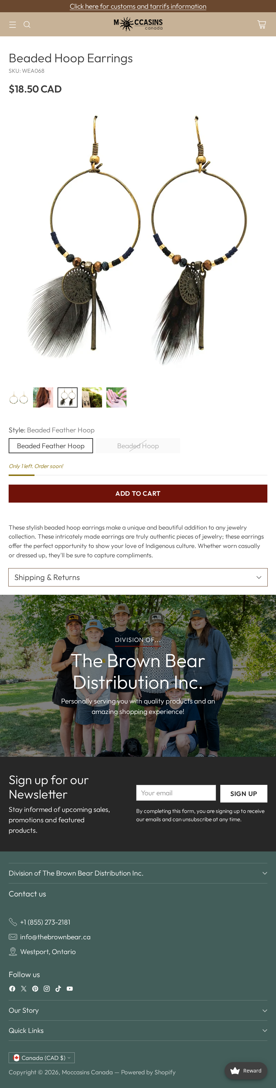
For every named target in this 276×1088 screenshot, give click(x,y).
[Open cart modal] (261, 24)
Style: (52, 430)
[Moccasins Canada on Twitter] (23, 990)
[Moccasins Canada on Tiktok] (58, 990)
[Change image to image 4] (92, 397)
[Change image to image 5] (116, 397)
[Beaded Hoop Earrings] (138, 243)
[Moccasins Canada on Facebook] (12, 990)
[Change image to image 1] (19, 397)
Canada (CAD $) (43, 1057)
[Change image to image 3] (68, 397)
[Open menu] (12, 24)
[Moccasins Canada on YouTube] (69, 990)
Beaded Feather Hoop (50, 445)
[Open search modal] (26, 24)
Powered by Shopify (148, 1072)
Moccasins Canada (87, 1072)
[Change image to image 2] (43, 397)
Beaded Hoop (138, 445)
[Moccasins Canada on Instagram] (46, 990)
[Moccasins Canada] (138, 24)
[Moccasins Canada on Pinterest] (35, 990)
